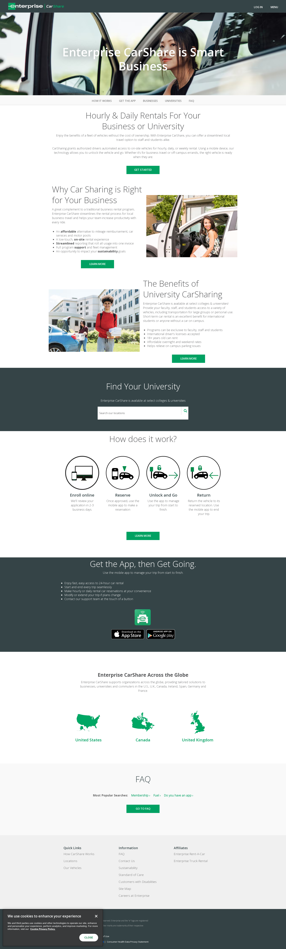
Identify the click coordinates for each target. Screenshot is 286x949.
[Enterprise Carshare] (36, 6)
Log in (258, 7)
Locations (70, 861)
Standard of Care (131, 875)
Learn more (97, 264)
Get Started (143, 170)
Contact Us (127, 861)
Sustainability (128, 868)
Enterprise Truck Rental (191, 861)
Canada (143, 740)
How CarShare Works (79, 854)
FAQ (191, 100)
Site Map (125, 889)
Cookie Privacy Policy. (42, 929)
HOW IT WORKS (102, 100)
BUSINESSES (150, 100)
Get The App (127, 100)
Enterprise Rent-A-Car (189, 854)
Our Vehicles (72, 868)
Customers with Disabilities (138, 882)
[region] (53, 927)
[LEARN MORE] (143, 530)
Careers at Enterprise (134, 895)
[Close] (96, 916)
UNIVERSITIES (173, 100)
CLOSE (88, 937)
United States (88, 740)
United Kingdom (197, 740)
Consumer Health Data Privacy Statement (127, 941)
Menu (274, 7)
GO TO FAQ (143, 808)
